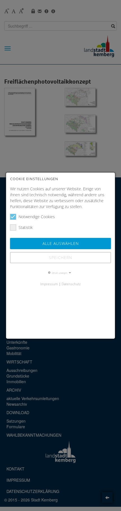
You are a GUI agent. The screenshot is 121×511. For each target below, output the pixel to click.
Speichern (60, 257)
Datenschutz (71, 284)
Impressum (49, 284)
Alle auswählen (60, 243)
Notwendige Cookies (37, 216)
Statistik (26, 227)
